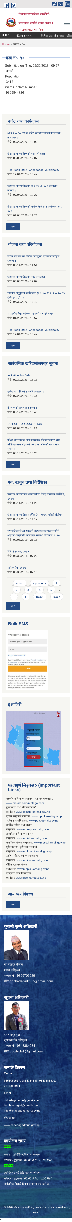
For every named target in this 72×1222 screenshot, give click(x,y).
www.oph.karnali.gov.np (47, 816)
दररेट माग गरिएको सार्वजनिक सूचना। (25, 391)
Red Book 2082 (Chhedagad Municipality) (33, 169)
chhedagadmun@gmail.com (32, 981)
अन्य (13, 226)
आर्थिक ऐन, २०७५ (16, 567)
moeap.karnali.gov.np (36, 829)
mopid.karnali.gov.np (36, 868)
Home (6, 44)
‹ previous (39, 583)
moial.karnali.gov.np (35, 838)
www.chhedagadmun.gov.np (22, 1125)
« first (19, 583)
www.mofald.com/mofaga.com (25, 803)
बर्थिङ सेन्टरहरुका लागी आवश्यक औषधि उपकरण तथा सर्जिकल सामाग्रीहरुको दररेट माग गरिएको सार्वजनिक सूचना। (33, 444)
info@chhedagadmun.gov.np (22, 1110)
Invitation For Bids (18, 375)
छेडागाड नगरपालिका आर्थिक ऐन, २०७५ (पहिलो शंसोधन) (35, 514)
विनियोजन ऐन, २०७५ (18, 551)
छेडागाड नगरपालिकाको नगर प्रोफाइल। (27, 153)
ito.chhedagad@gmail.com (21, 1105)
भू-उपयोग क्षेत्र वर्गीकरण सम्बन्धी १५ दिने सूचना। (31, 313)
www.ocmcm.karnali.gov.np (33, 811)
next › (39, 596)
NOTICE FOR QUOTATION (24, 423)
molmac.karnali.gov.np (37, 851)
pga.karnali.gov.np (46, 820)
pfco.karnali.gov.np (34, 877)
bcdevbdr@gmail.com (27, 1051)
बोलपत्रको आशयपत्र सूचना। (22, 407)
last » (56, 596)
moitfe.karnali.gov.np (36, 860)
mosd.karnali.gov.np (53, 842)
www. (32, 820)
